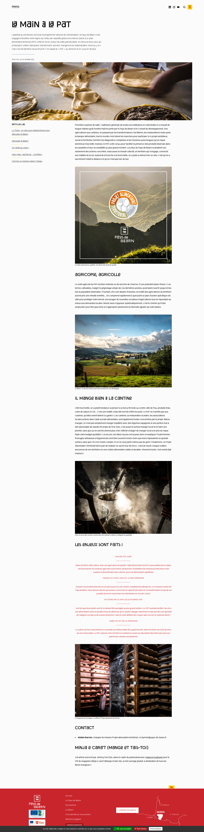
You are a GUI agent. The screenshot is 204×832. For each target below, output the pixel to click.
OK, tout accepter (123, 829)
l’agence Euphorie (153, 757)
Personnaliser (155, 829)
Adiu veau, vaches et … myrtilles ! (27, 154)
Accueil (68, 795)
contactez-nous (127, 810)
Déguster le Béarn (20, 141)
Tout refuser (141, 829)
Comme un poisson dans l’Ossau (27, 161)
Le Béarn (69, 810)
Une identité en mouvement (78, 814)
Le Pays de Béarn (73, 800)
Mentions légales (73, 819)
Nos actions (70, 805)
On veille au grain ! (20, 147)
